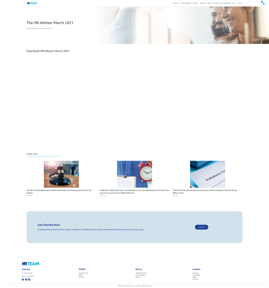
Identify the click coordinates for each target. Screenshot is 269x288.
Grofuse (149, 285)
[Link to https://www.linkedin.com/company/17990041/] (26, 279)
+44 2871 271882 (28, 273)
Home (27, 28)
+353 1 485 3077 (30, 276)
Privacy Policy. (138, 285)
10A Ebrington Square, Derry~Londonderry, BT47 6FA (141, 275)
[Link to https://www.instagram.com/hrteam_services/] (29, 279)
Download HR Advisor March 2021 (48, 51)
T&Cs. (132, 285)
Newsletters (34, 28)
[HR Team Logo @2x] (32, 3)
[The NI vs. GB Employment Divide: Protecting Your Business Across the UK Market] (61, 161)
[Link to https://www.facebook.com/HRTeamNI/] (23, 279)
